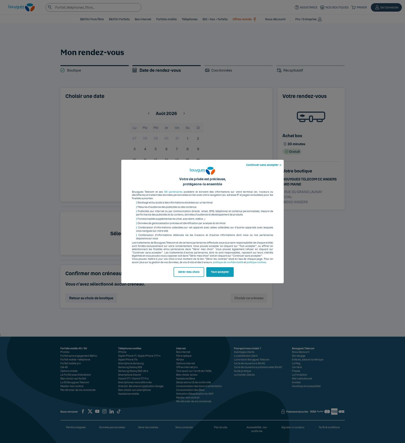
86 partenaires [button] (173, 191)
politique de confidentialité (228, 262)
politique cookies (256, 262)
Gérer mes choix (189, 272)
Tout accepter (220, 272)
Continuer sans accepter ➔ (263, 165)
